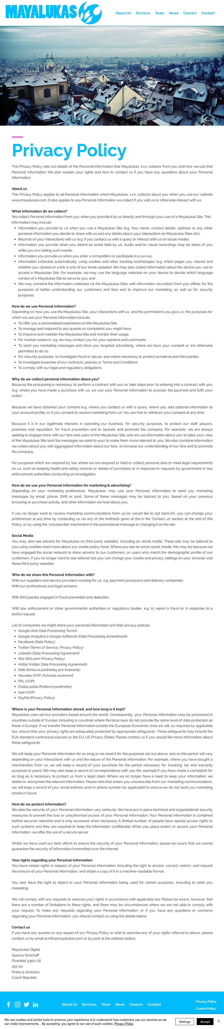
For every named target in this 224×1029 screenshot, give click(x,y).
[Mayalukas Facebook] (8, 1004)
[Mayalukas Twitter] (26, 1004)
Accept (205, 1021)
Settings (184, 1021)
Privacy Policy (123, 1023)
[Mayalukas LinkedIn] (35, 1004)
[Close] (218, 1022)
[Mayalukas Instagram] (17, 1004)
